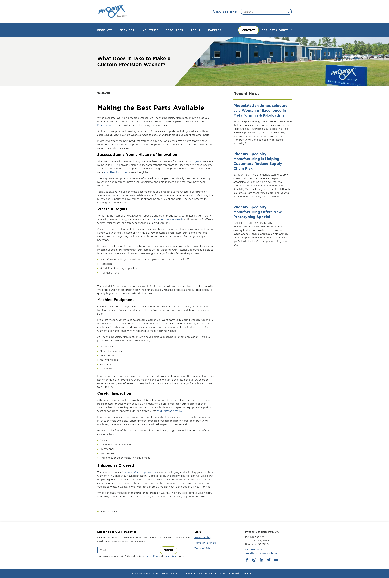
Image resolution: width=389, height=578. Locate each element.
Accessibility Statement (240, 573)
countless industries (116, 172)
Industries (149, 30)
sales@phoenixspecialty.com (262, 553)
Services (127, 30)
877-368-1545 (226, 12)
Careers (214, 30)
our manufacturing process (140, 472)
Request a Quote (275, 30)
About (196, 30)
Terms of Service (171, 556)
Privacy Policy (152, 556)
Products (105, 30)
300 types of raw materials (167, 219)
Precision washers (108, 125)
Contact (248, 30)
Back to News (109, 511)
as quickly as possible (170, 410)
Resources (174, 30)
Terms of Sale (202, 548)
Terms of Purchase (205, 542)
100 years (195, 161)
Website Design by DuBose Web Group (204, 573)
